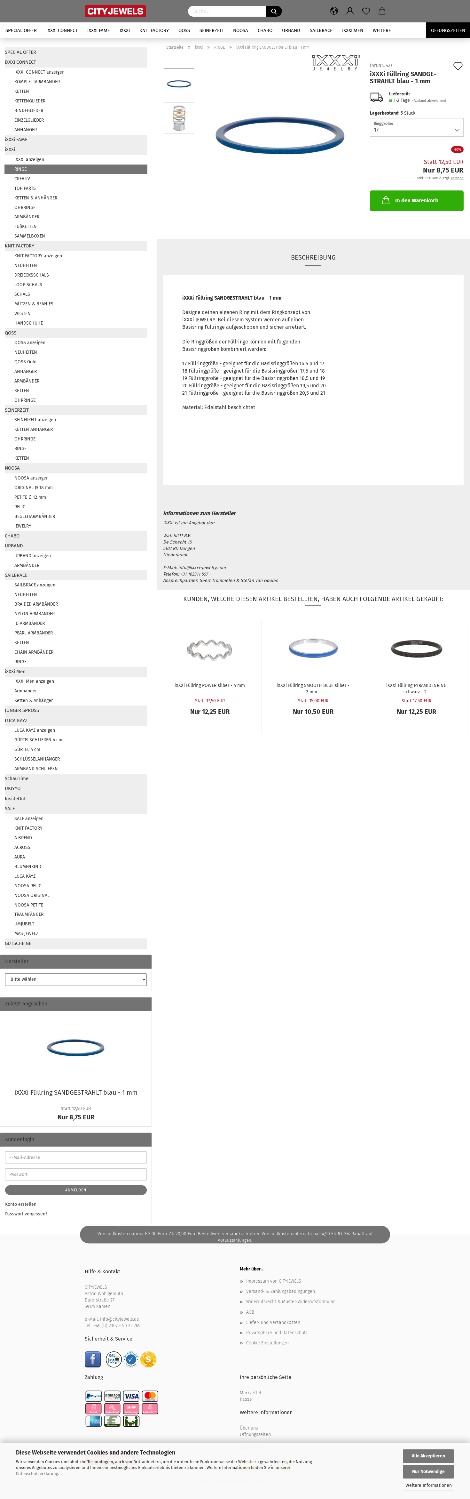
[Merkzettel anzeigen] (366, 11)
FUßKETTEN (25, 226)
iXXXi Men (352, 30)
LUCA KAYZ (16, 720)
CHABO (265, 30)
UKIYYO (12, 788)
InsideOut (15, 799)
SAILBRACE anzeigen (34, 585)
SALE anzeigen (28, 818)
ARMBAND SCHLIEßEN (36, 768)
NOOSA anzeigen (31, 478)
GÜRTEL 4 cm (27, 749)
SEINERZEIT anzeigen (35, 420)
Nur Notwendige (428, 1471)
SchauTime (16, 778)
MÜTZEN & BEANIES (33, 304)
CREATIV (22, 178)
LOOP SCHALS (28, 284)
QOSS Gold (25, 362)
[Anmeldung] (350, 11)
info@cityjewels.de (119, 1319)
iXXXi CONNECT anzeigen (39, 72)
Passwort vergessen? (26, 1214)
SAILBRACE (321, 30)
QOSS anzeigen (29, 342)
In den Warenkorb (416, 200)
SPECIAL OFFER (21, 30)
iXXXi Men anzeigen (34, 681)
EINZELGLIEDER (29, 120)
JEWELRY (22, 526)
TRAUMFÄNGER (28, 914)
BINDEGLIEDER (28, 110)
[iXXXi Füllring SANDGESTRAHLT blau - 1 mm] (280, 135)
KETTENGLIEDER (29, 101)
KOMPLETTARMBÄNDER (37, 82)
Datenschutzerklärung (37, 1473)
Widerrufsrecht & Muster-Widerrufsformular (290, 1301)
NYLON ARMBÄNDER (34, 614)
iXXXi (125, 30)
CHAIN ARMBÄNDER (33, 652)
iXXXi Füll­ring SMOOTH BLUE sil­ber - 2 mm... (313, 688)
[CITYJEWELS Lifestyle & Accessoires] (131, 11)
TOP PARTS (25, 188)
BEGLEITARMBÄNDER (34, 516)
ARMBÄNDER (26, 217)
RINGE (20, 169)
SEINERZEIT (211, 30)
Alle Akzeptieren (428, 1456)
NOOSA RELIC (27, 886)
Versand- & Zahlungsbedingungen (280, 1291)
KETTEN (21, 91)
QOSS (184, 30)
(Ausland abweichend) (430, 101)
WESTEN (22, 313)
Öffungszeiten (448, 30)
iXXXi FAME (98, 30)
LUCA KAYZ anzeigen (34, 730)
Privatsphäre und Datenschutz (277, 1332)
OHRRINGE (24, 207)
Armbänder (25, 691)
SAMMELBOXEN (29, 236)
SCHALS (22, 294)
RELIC (19, 507)
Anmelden (75, 1190)
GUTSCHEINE (18, 943)
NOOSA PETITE (28, 905)
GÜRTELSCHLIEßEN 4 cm (38, 740)
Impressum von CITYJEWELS (273, 1281)
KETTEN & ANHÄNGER (35, 198)
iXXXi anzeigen (29, 159)
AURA (19, 857)
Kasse (246, 1399)
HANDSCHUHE (28, 323)
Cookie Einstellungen (267, 1343)
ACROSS (22, 847)
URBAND (291, 30)
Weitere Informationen (428, 1485)
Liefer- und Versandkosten (273, 1322)
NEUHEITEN (25, 265)
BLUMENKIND (27, 866)
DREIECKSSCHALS (31, 275)
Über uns (249, 1428)
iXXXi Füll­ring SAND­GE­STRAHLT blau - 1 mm (75, 1092)
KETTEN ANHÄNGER (33, 429)
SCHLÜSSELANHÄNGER (37, 759)
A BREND (23, 838)
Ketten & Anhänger (33, 700)
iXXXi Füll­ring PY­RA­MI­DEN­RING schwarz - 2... (416, 688)
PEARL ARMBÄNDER (33, 633)
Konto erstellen (20, 1204)
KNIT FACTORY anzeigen (38, 256)
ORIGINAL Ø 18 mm (33, 487)
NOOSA (240, 30)
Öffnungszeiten (255, 1434)
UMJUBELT (24, 924)
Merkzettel (250, 1393)
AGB (250, 1312)
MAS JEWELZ (26, 933)
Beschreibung (313, 257)
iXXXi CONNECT (62, 30)
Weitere (382, 30)
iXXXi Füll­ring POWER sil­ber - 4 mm (210, 685)
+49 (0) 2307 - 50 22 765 (117, 1325)
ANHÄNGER (25, 130)
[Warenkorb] (382, 11)
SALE (10, 808)
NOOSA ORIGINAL (32, 895)
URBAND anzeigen (32, 556)
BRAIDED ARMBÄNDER (36, 604)
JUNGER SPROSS (22, 710)
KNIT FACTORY (154, 30)
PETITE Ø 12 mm (30, 497)
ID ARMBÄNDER (29, 623)
